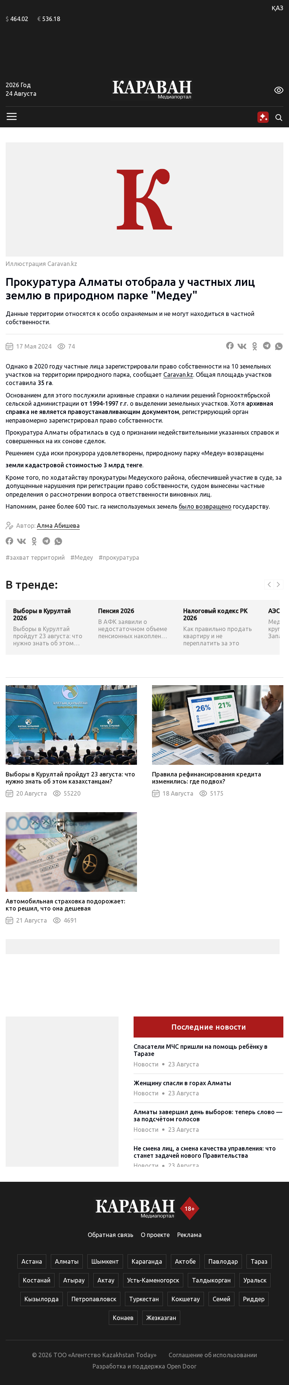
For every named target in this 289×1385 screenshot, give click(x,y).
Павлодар (223, 1261)
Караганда (147, 1261)
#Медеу (81, 557)
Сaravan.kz (178, 374)
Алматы (67, 1261)
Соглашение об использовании (213, 1355)
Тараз (259, 1261)
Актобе (185, 1261)
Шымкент (105, 1261)
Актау (105, 1280)
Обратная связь (110, 1234)
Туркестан (144, 1299)
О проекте (155, 1234)
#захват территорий (35, 557)
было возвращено (205, 506)
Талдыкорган (211, 1280)
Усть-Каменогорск (153, 1280)
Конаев (123, 1317)
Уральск (254, 1280)
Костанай (36, 1280)
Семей (221, 1299)
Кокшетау (186, 1299)
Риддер (254, 1299)
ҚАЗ (277, 8)
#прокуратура (119, 557)
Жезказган (161, 1317)
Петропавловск (93, 1299)
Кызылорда (41, 1299)
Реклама (189, 1234)
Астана (31, 1261)
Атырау (74, 1280)
